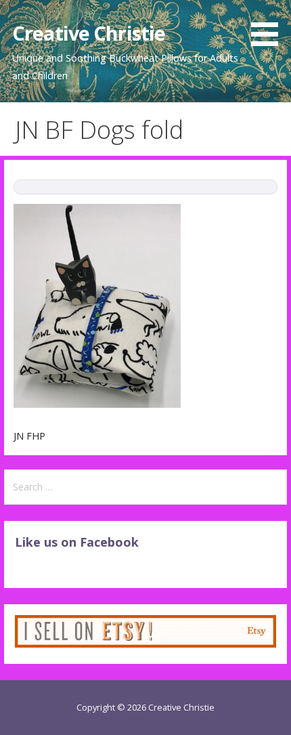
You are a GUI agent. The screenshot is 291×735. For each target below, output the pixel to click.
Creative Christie (88, 33)
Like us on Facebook (77, 542)
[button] (269, 25)
